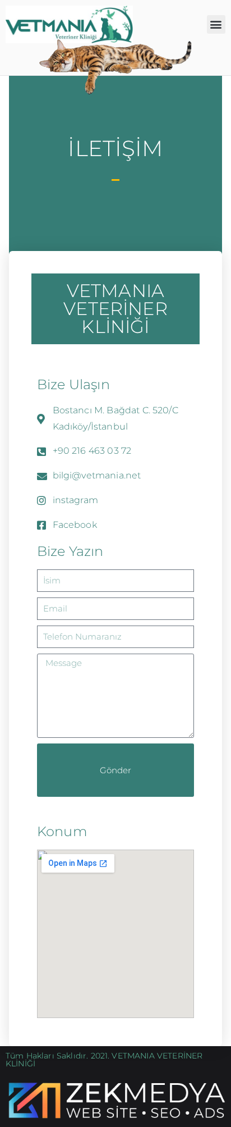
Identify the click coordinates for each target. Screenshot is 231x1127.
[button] (216, 24)
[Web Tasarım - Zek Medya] (115, 1100)
